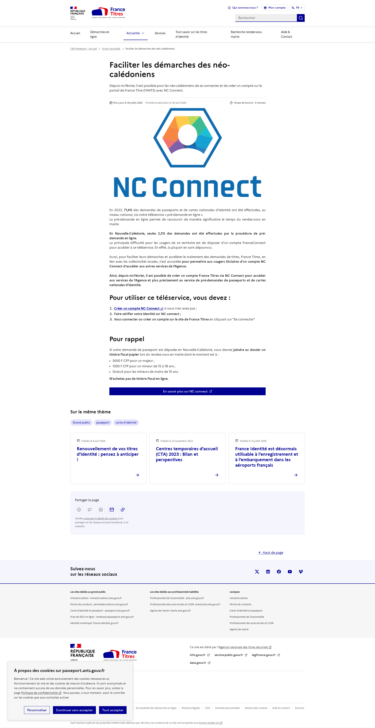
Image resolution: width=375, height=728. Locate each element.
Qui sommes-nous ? (245, 8)
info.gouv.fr (197, 655)
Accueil (75, 33)
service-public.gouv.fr (228, 655)
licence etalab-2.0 (209, 722)
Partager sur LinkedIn (101, 510)
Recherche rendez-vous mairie (246, 34)
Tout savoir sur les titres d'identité (191, 34)
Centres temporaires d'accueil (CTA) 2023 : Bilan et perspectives (187, 454)
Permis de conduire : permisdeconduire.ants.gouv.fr (99, 604)
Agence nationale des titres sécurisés (243, 647)
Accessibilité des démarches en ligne (156, 708)
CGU (207, 708)
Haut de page (273, 552)
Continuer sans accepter (74, 710)
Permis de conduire (240, 604)
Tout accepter (112, 710)
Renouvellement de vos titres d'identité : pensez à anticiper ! (108, 454)
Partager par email (112, 510)
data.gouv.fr (198, 663)
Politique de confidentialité (39, 693)
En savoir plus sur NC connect (185, 391)
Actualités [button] (133, 33)
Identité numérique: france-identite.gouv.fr (94, 623)
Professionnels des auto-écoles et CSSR (252, 623)
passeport (102, 422)
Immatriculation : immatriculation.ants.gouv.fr (96, 598)
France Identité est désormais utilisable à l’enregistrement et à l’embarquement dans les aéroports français (266, 457)
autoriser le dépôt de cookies (100, 518)
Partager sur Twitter (90, 510)
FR (297, 8)
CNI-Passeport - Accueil (83, 48)
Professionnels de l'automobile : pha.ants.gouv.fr (177, 598)
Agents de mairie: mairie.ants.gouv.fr (170, 610)
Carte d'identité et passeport (246, 610)
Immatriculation (239, 598)
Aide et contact (281, 708)
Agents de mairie (239, 629)
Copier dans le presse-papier (123, 510)
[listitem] (257, 572)
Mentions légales (190, 708)
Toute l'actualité (111, 48)
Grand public (81, 422)
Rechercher (301, 18)
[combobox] (218, 18)
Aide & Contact (286, 34)
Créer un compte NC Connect (137, 308)
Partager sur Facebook (79, 510)
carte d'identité (126, 422)
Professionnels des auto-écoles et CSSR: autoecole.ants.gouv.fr (185, 604)
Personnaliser (37, 710)
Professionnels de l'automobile (247, 616)
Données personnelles (227, 708)
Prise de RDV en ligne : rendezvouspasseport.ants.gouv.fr (102, 616)
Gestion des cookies (256, 708)
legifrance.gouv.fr (264, 655)
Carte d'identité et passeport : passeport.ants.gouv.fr (100, 610)
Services (160, 33)
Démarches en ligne (99, 34)
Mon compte (277, 8)
